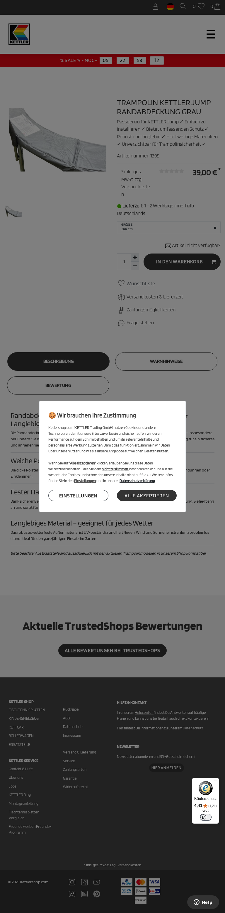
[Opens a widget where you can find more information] (203, 902)
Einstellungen (78, 495)
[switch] (206, 817)
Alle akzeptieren (147, 495)
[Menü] (215, 781)
